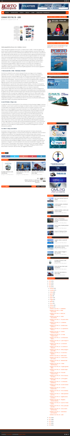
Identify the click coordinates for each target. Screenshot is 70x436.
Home (2, 1)
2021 (50, 419)
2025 (50, 283)
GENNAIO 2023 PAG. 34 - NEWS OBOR (58, 355)
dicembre (52, 288)
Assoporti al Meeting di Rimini (60, 231)
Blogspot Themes (21, 434)
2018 (50, 425)
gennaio (52, 307)
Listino (32, 12)
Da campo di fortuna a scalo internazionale (7, 172)
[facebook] (65, 1)
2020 (50, 421)
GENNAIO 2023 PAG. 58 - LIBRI (56, 414)
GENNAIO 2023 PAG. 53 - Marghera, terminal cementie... (57, 400)
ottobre (51, 292)
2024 (50, 284)
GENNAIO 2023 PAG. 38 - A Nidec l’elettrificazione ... (57, 364)
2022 (50, 417)
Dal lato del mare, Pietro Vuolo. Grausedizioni (23, 172)
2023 (50, 286)
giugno (51, 297)
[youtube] (66, 1)
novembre (52, 290)
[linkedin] (68, 1)
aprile (51, 301)
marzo (51, 303)
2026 (50, 281)
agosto (51, 294)
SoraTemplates (9, 434)
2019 (50, 423)
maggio (51, 299)
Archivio (7, 12)
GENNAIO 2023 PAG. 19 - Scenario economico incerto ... (57, 332)
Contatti (21, 12)
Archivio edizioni (14, 12)
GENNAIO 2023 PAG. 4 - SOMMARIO (58, 308)
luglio (51, 295)
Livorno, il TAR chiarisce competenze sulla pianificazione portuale (61, 220)
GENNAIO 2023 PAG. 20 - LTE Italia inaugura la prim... (57, 335)
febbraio (52, 305)
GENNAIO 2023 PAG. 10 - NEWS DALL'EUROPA (57, 317)
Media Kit (27, 12)
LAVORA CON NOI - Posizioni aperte (43, 12)
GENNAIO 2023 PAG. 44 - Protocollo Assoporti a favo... (57, 373)
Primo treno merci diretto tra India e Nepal (37, 172)
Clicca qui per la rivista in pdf (57, 47)
